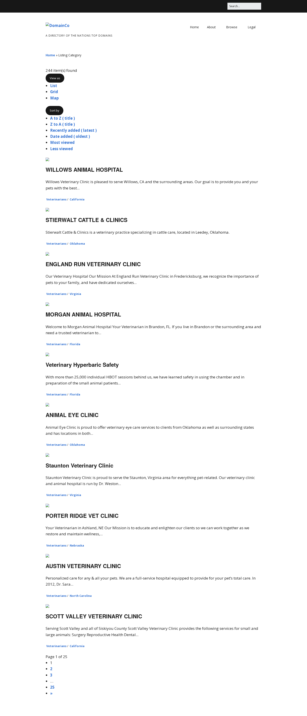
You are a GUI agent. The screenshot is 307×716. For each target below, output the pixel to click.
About (211, 27)
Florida (75, 344)
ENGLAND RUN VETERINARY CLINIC (93, 264)
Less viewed (61, 148)
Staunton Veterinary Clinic (79, 465)
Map (54, 98)
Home (194, 27)
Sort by (54, 110)
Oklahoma (77, 244)
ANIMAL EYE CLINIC (72, 415)
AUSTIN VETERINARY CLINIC (83, 566)
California (77, 199)
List (53, 85)
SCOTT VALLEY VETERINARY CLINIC (94, 616)
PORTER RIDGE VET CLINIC (82, 515)
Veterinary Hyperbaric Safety (82, 364)
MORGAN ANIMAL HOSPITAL (83, 314)
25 (52, 687)
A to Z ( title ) (62, 118)
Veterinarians (56, 199)
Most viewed (62, 142)
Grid (54, 91)
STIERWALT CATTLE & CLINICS (86, 220)
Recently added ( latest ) (73, 130)
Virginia (75, 294)
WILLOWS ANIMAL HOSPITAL (84, 169)
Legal (252, 27)
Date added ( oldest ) (70, 136)
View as (55, 78)
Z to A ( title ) (62, 124)
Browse (231, 27)
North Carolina (81, 596)
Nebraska (77, 545)
